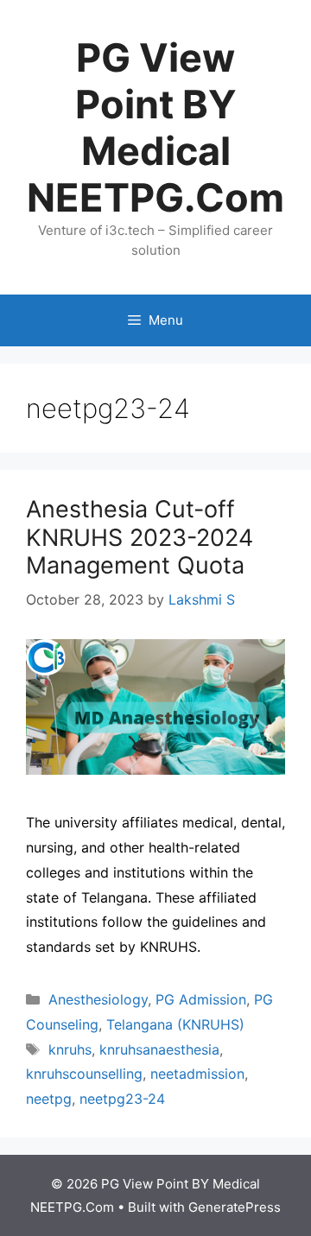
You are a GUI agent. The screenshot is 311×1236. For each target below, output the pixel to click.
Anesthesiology (98, 999)
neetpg (49, 1098)
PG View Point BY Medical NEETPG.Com (155, 127)
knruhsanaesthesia (159, 1049)
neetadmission (197, 1073)
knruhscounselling (84, 1073)
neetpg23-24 (122, 1098)
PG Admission (201, 999)
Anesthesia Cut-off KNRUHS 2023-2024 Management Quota (139, 537)
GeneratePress (234, 1207)
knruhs (70, 1049)
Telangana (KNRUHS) (175, 1024)
